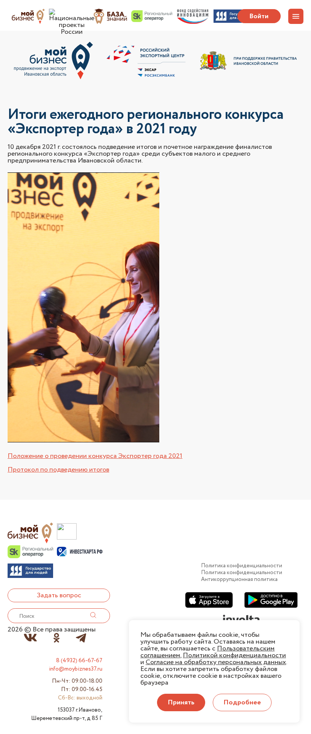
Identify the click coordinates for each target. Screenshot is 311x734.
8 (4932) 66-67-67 (79, 661)
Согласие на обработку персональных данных (216, 662)
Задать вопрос (59, 595)
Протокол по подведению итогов (58, 470)
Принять (181, 702)
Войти (259, 16)
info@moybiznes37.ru (75, 669)
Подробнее (242, 702)
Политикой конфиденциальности (234, 655)
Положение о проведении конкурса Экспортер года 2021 (95, 456)
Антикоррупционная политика (239, 579)
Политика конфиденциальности (241, 566)
